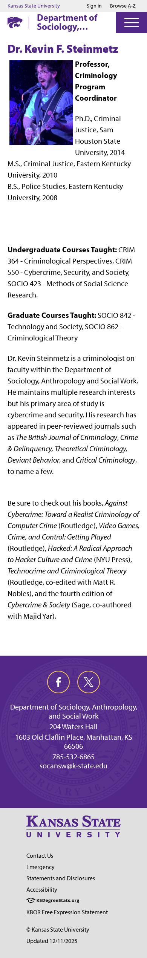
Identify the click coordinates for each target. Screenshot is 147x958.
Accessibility (41, 889)
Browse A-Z (123, 6)
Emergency (40, 867)
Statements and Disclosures (60, 878)
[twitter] (88, 682)
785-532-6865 (73, 756)
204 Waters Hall (73, 726)
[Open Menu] (131, 22)
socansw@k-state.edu (73, 765)
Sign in (94, 6)
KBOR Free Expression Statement (67, 912)
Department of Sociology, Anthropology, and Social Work (69, 22)
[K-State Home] (15, 22)
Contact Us (39, 855)
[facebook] (58, 682)
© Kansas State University (57, 929)
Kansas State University (34, 6)
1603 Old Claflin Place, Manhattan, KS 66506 (73, 742)
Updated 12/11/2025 (51, 940)
